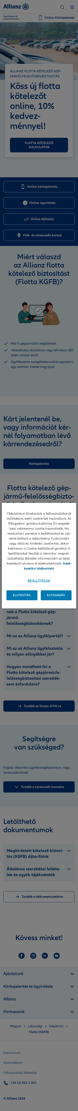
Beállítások (39, 581)
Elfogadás (56, 595)
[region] (39, 555)
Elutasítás (22, 595)
